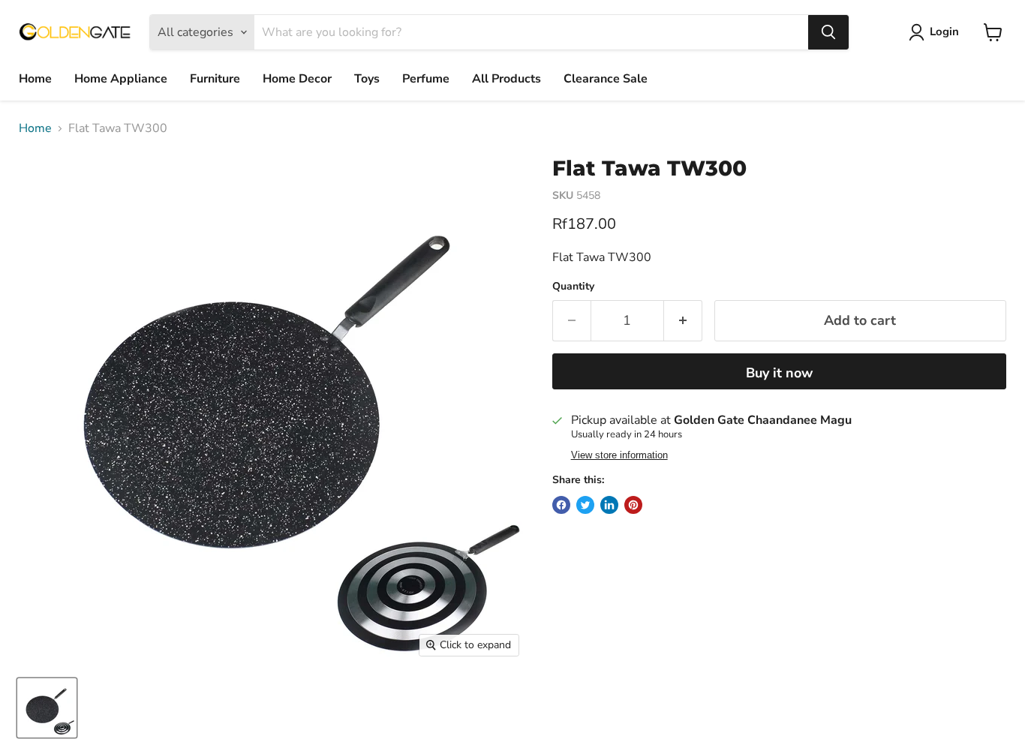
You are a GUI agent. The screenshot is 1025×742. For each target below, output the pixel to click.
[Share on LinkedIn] (609, 505)
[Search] (828, 32)
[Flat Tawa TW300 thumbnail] (47, 707)
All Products (506, 79)
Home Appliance (120, 79)
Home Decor (297, 79)
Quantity (573, 287)
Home (35, 79)
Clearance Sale (606, 79)
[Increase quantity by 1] (683, 320)
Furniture (215, 79)
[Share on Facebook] (561, 505)
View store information (619, 455)
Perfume (425, 79)
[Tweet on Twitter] (585, 505)
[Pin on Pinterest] (633, 505)
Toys (367, 79)
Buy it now (779, 373)
